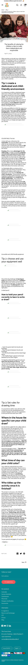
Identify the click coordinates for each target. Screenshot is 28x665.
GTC (2, 615)
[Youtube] (5, 626)
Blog (7, 9)
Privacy (3, 618)
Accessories (4, 603)
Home (2, 9)
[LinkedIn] (10, 626)
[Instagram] (7, 626)
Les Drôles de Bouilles (13, 660)
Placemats (4, 599)
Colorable (4, 592)
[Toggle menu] (2, 5)
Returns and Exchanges (8, 613)
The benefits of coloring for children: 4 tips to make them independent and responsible (13, 12)
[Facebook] (2, 626)
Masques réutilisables (7, 601)
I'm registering (8, 582)
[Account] (21, 4)
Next (23, 562)
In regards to (5, 611)
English (16, 648)
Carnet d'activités (6, 594)
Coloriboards (5, 596)
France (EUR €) (6, 648)
